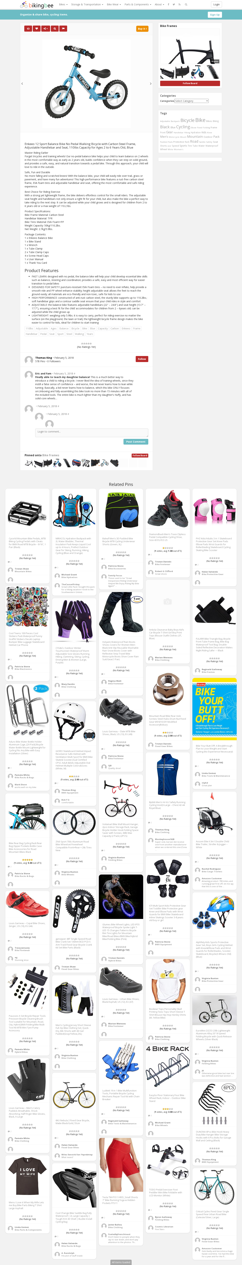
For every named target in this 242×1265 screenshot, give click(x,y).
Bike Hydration (69, 577)
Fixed (199, 127)
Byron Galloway (163, 1217)
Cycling (183, 127)
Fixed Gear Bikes (164, 746)
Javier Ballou (115, 1224)
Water (201, 145)
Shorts (163, 145)
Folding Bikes (115, 860)
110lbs (29, 328)
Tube (195, 145)
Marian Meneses (164, 657)
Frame (136, 328)
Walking (79, 334)
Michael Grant (69, 574)
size (169, 145)
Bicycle (75, 328)
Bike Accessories (117, 568)
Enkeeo (126, 328)
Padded (163, 142)
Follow (142, 359)
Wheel (163, 149)
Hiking (187, 132)
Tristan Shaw (22, 568)
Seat (52, 334)
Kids (203, 132)
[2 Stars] (84, 344)
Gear (169, 132)
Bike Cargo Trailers (212, 871)
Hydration (196, 132)
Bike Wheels (67, 874)
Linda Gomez (209, 773)
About (158, 4)
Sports (183, 145)
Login (216, 4)
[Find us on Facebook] (168, 4)
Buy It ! (142, 28)
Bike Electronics (23, 669)
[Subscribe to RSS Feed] (179, 4)
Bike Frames (50, 455)
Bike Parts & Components (28, 1229)
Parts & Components (137, 4)
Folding (206, 127)
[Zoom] (55, 29)
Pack (216, 137)
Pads (170, 142)
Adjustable (42, 328)
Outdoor (208, 136)
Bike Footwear (162, 564)
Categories (167, 101)
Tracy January (22, 947)
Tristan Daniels (163, 561)
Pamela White (22, 775)
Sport (60, 334)
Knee (209, 132)
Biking (216, 121)
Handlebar (31, 334)
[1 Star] (82, 344)
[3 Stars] (86, 344)
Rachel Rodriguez (211, 868)
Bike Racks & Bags (24, 777)
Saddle (202, 142)
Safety (209, 142)
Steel (69, 334)
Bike (84, 328)
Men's (164, 137)
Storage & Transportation (86, 4)
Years (90, 334)
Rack (187, 141)
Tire (190, 145)
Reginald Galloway (212, 669)
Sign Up (215, 14)
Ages (54, 328)
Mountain (195, 136)
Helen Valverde (210, 571)
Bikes (62, 4)
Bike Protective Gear (212, 574)
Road (194, 141)
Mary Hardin (68, 684)
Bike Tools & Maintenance (216, 775)
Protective (178, 141)
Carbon (115, 328)
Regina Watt (114, 681)
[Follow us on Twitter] (174, 4)
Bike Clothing (162, 660)
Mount (183, 137)
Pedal (43, 334)
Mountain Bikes (23, 571)
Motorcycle (174, 137)
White (170, 149)
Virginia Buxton (116, 857)
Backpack (175, 121)
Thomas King (68, 790)
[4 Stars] (89, 344)
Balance (64, 328)
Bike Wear (113, 4)
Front (162, 132)
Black (165, 126)
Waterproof (212, 145)
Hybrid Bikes (114, 960)
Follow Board (140, 455)
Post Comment (135, 441)
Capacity (103, 328)
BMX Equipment (69, 792)
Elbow (193, 127)
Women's (178, 149)
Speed (175, 145)
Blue (92, 328)
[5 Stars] (91, 344)
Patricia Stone (115, 566)
